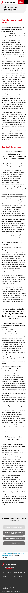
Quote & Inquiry (19, 580)
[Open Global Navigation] (26, 2)
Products (4, 576)
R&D (3, 580)
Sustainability (8, 553)
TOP (2, 553)
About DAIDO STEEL (7, 572)
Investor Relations (19, 572)
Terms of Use (5, 588)
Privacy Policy (10, 587)
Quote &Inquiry (21, 2)
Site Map (4, 587)
